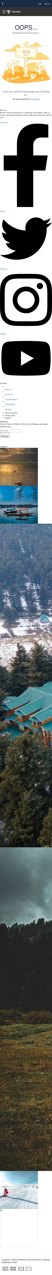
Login (40, 4)
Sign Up (47, 4)
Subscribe (4, 436)
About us (8, 389)
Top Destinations (11, 399)
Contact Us (9, 394)
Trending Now (10, 404)
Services (8, 409)
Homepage (35, 99)
